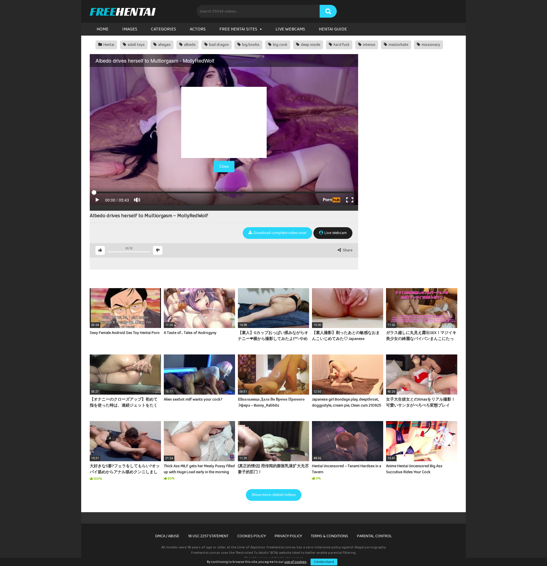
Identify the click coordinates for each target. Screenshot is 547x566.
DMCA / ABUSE (167, 536)
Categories (163, 29)
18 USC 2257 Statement (208, 536)
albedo (189, 45)
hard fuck (341, 45)
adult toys (136, 45)
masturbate (398, 45)
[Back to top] (528, 549)
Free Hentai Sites (238, 29)
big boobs (250, 45)
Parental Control (374, 536)
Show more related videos (274, 495)
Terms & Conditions (329, 536)
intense (368, 45)
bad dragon (218, 45)
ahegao (164, 45)
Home (103, 29)
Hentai (108, 45)
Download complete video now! (280, 233)
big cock (279, 45)
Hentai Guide (333, 29)
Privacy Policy (288, 536)
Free (122, 11)
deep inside (310, 45)
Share (347, 250)
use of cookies (295, 562)
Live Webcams (290, 29)
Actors (198, 29)
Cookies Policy (251, 536)
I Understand (324, 562)
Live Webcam (335, 233)
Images (129, 29)
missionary (430, 45)
